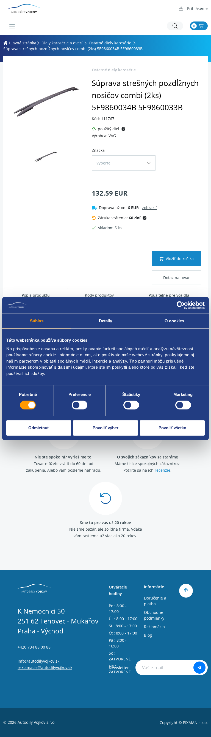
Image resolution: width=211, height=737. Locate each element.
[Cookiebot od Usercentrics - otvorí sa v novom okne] (181, 305)
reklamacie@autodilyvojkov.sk (45, 667)
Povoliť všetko (172, 427)
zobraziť (149, 207)
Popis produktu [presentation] (36, 295)
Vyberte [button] (103, 163)
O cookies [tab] (174, 320)
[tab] (35, 295)
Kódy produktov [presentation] (99, 295)
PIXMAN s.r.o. (195, 722)
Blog (148, 635)
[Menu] (12, 26)
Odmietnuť (38, 427)
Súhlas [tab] (36, 320)
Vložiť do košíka (180, 258)
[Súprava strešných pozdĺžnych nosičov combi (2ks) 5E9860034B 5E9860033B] (46, 102)
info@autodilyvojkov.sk (38, 661)
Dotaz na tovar (176, 277)
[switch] (79, 405)
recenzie (162, 470)
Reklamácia (154, 626)
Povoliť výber (105, 427)
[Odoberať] (199, 668)
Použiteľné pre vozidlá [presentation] (169, 295)
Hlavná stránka (22, 42)
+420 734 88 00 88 (34, 647)
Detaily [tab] (105, 320)
